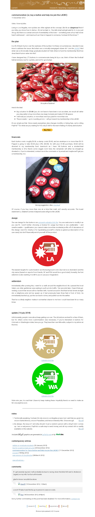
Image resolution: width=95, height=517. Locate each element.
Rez (22, 495)
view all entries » (18, 460)
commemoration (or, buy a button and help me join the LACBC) (39, 15)
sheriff (23, 484)
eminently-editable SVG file (48, 222)
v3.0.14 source (55, 511)
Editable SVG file (48, 360)
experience (72, 7)
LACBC (77, 48)
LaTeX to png (46, 434)
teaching (62, 7)
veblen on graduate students (23, 445)
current (14, 7)
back (81, 420)
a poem (15, 453)
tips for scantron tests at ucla (23, 448)
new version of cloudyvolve (22, 455)
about (81, 7)
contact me (75, 499)
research (53, 7)
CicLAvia (56, 205)
